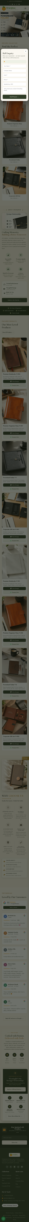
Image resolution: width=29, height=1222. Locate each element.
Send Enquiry (14, 97)
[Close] (25, 51)
